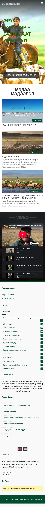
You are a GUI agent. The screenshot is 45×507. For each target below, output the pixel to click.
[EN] (25, 449)
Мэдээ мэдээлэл (8, 298)
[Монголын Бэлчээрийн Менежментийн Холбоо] (11, 3)
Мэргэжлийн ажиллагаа (12, 331)
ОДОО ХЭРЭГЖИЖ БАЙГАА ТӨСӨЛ (21, 75)
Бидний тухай (8, 354)
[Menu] (42, 4)
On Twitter (6, 481)
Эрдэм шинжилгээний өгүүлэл (14, 350)
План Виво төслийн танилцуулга (19, 125)
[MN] (20, 449)
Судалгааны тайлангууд (12, 339)
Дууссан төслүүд (9, 343)
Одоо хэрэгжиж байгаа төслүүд (15, 365)
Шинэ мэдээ (7, 324)
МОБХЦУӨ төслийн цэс (12, 335)
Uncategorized (8, 361)
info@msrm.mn (7, 472)
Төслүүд (5, 305)
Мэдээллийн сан (8, 302)
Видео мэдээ (8, 357)
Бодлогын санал (10, 157)
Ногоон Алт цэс (9, 328)
